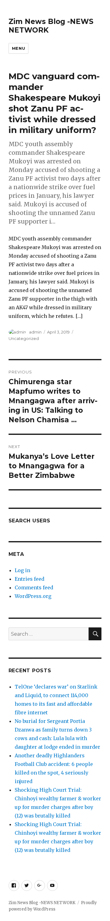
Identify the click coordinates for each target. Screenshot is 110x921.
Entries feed (29, 579)
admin (35, 332)
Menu (18, 48)
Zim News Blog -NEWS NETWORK (42, 902)
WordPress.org (33, 596)
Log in (22, 570)
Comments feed (34, 587)
